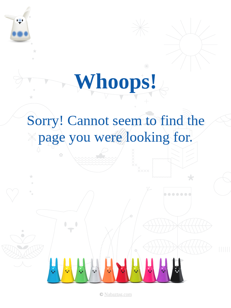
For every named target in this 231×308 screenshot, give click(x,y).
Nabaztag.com (118, 294)
